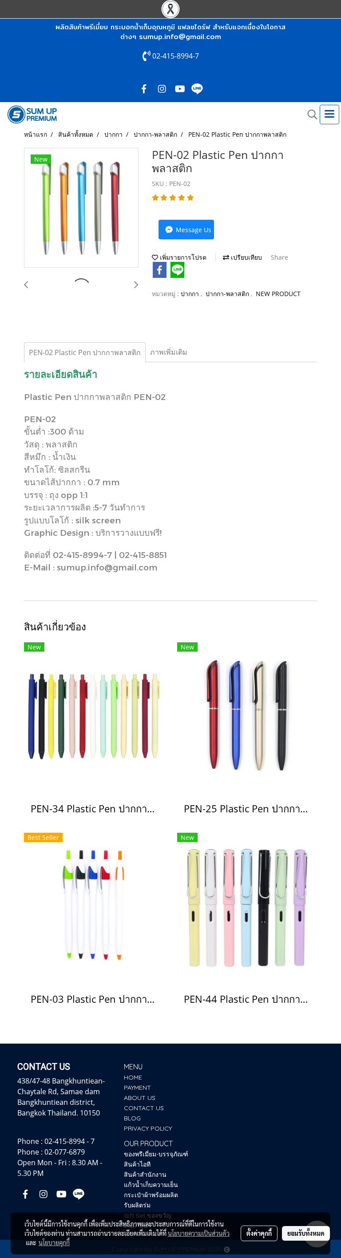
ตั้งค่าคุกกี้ (259, 1233)
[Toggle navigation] (329, 114)
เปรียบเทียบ (245, 257)
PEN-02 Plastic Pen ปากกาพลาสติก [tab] (85, 352)
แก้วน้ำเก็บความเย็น (151, 1185)
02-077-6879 (64, 1152)
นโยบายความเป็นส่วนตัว (199, 1233)
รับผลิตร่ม (137, 1205)
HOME (133, 1077)
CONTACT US (144, 1108)
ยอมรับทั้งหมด (306, 1233)
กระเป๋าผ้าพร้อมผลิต (151, 1195)
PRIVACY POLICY (148, 1128)
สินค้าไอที (137, 1164)
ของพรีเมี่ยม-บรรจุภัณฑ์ (156, 1154)
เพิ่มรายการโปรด (182, 257)
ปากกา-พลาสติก (228, 293)
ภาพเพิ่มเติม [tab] (168, 352)
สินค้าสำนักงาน (145, 1175)
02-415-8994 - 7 (69, 1141)
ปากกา (191, 293)
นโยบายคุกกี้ (54, 1242)
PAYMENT (137, 1088)
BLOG (132, 1118)
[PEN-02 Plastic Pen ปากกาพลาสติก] (81, 208)
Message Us (192, 229)
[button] (309, 114)
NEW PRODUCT (278, 293)
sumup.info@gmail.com (180, 36)
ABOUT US (139, 1098)
